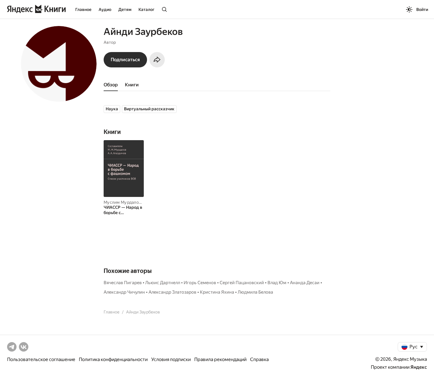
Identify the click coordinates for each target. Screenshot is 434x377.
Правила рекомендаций (220, 359)
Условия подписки (171, 359)
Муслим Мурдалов (122, 202)
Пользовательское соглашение (41, 359)
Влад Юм (276, 282)
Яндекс (418, 367)
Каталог (146, 9)
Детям (124, 9)
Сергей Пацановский (242, 282)
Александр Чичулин (124, 292)
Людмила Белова (255, 292)
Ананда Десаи (304, 282)
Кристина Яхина (217, 292)
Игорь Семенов (200, 282)
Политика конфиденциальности (113, 359)
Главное (83, 9)
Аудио (105, 9)
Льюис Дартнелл (162, 282)
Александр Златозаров (172, 292)
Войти (422, 9)
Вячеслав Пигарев (123, 282)
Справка (259, 359)
